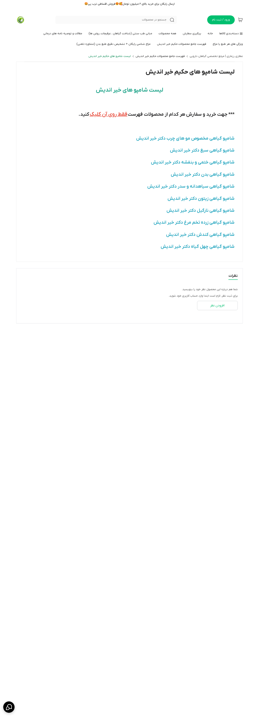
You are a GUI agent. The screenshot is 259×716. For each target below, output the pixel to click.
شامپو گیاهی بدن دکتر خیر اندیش (203, 174)
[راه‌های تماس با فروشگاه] (9, 707)
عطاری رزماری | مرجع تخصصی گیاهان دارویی (216, 56)
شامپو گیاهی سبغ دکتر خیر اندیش (202, 150)
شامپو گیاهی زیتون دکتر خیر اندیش (201, 199)
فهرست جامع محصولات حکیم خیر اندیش (160, 56)
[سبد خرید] (240, 19)
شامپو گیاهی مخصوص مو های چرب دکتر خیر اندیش (185, 138)
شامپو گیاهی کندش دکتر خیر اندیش (200, 235)
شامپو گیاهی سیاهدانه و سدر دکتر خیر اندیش (191, 186)
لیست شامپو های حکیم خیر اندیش (109, 56)
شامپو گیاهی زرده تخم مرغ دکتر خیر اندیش (194, 222)
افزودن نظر (217, 305)
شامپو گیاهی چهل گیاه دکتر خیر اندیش (198, 247)
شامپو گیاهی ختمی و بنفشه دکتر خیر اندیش (193, 162)
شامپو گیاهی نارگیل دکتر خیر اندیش (201, 211)
